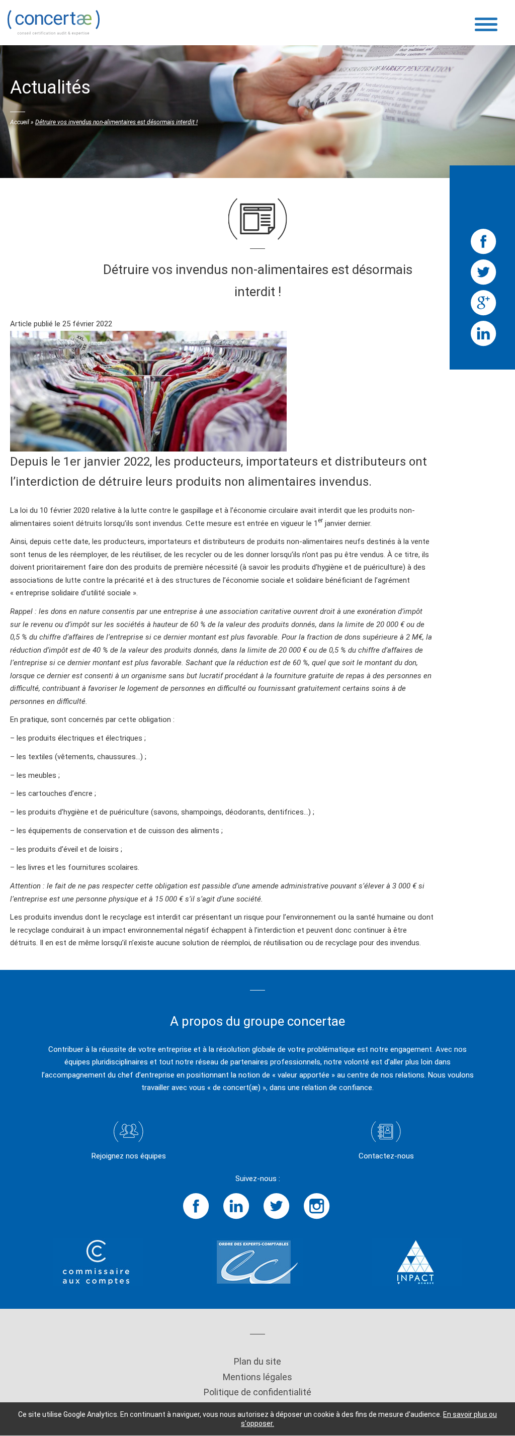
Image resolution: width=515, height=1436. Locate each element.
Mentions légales (257, 1377)
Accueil (19, 122)
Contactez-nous (386, 1155)
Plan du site (257, 1361)
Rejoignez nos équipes (129, 1155)
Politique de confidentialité (257, 1392)
